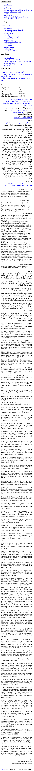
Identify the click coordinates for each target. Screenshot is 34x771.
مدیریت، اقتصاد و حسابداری (12, 42)
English (6, 22)
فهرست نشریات (9, 6)
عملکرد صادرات (18, 183)
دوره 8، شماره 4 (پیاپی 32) (19, 110)
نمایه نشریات (8, 15)
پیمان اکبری (28, 122)
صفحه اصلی (8, 5)
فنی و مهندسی (8, 40)
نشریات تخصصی (9, 47)
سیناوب (3, 769)
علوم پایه (7, 35)
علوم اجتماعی (8, 33)
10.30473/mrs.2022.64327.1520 (23, 118)
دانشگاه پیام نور (9, 58)
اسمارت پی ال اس (9, 185)
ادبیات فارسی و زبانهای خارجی (13, 30)
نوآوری (11, 183)
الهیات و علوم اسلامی (10, 31)
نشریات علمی (8, 49)
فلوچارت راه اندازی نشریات (12, 12)
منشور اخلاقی (8, 13)
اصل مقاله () (18, 112)
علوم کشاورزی (9, 38)
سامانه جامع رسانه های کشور (13, 59)
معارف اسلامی (8, 43)
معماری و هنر (8, 45)
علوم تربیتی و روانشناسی (11, 37)
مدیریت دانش (28, 183)
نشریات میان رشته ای (11, 50)
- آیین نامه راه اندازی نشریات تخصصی (12, 72)
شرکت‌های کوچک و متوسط (24, 185)
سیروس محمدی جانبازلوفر (14, 122)
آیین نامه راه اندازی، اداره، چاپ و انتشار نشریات (18, 10)
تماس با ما (7, 8)
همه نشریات (8, 28)
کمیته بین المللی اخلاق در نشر (13, 65)
